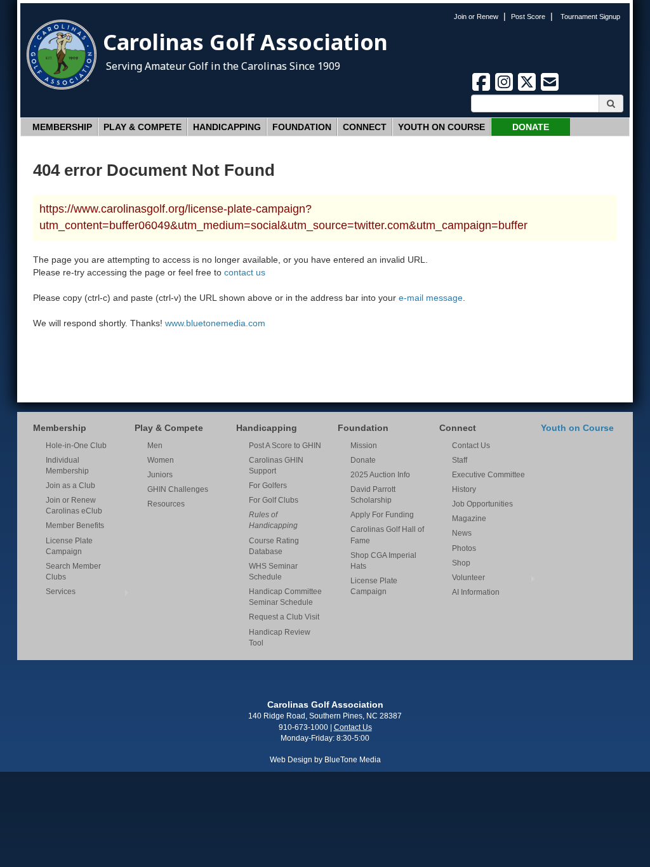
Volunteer (468, 577)
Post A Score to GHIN (285, 445)
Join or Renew (476, 16)
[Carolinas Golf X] (528, 89)
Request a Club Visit (284, 616)
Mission (363, 445)
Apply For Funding (382, 514)
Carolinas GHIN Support (276, 465)
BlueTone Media (352, 759)
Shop (461, 563)
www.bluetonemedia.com (215, 323)
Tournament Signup (590, 16)
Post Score (528, 16)
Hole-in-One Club (76, 445)
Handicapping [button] (227, 127)
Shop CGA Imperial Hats (383, 561)
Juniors (160, 474)
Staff (459, 460)
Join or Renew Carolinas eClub (74, 505)
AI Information (476, 592)
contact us (244, 272)
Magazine (469, 518)
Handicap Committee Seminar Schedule (285, 597)
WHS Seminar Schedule (273, 571)
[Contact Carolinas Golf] (550, 89)
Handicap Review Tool (279, 637)
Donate (530, 127)
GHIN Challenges (177, 489)
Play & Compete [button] (142, 127)
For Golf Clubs (273, 500)
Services (61, 591)
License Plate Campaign (69, 546)
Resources (166, 504)
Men (154, 445)
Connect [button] (365, 127)
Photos (464, 548)
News (462, 533)
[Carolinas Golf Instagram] (505, 89)
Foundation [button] (301, 127)
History (464, 489)
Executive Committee (488, 474)
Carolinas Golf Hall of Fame (387, 535)
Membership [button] (62, 127)
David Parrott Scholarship (372, 495)
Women (160, 460)
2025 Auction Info (380, 474)
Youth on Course (441, 127)
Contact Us (471, 445)
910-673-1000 (303, 727)
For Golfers (268, 485)
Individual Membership (67, 465)
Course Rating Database (274, 546)
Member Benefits (75, 525)
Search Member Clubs (73, 571)
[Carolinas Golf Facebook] (482, 89)
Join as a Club (70, 485)
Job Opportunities (482, 504)
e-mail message (431, 298)
